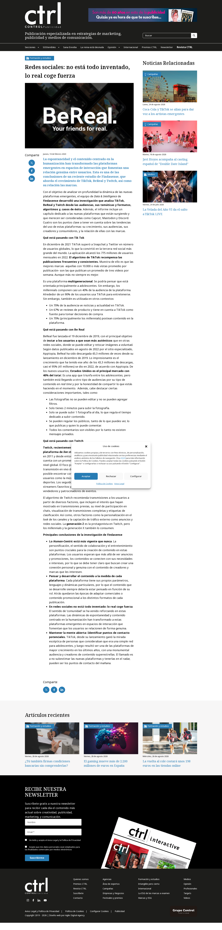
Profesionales (190, 888)
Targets (187, 893)
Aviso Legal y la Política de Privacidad (64, 840)
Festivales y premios (113, 897)
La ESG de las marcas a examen (154, 893)
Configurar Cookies (99, 911)
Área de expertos (111, 883)
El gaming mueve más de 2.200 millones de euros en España (105, 763)
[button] (146, 446)
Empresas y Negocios (113, 893)
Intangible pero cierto (148, 883)
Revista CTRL (79, 888)
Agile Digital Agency (75, 915)
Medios (187, 879)
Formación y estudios (148, 879)
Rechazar (111, 476)
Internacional (144, 888)
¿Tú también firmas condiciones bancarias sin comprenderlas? (47, 763)
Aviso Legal (119, 483)
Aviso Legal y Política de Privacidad (42, 911)
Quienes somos (81, 879)
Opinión (187, 883)
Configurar (136, 476)
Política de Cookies (104, 483)
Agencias (107, 879)
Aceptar (86, 476)
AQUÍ (123, 458)
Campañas (108, 888)
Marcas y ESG (145, 897)
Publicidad (120, 911)
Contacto (78, 897)
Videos (187, 897)
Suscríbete (78, 893)
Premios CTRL (80, 883)
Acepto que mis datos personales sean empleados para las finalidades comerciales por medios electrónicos (52, 848)
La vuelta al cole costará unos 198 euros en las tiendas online (166, 763)
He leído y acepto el (55, 840)
